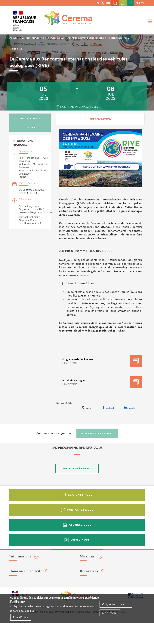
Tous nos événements (77, 468)
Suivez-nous (80, 539)
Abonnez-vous (80, 524)
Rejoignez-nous (80, 494)
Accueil (13, 37)
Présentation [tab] (100, 119)
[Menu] (149, 21)
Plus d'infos (21, 617)
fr (137, 2)
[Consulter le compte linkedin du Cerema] (97, 3)
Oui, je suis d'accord (116, 604)
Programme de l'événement (78, 359)
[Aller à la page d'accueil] (65, 19)
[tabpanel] (100, 259)
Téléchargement (136, 361)
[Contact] (123, 3)
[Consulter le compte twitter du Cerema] (102, 3)
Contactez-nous (80, 509)
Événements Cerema (33, 37)
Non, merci (109, 613)
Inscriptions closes (30, 123)
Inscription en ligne (73, 380)
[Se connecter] (130, 3)
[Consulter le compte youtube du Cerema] (108, 3)
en (142, 2)
